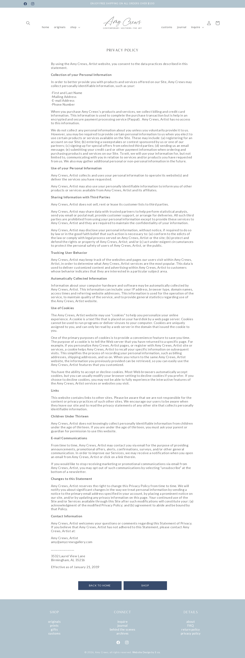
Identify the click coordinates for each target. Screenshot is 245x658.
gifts (54, 629)
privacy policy (191, 633)
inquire (122, 621)
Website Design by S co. (146, 652)
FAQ (190, 625)
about (190, 621)
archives (122, 633)
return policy (190, 629)
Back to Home (100, 585)
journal (122, 625)
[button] (28, 23)
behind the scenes (122, 629)
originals (54, 621)
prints (54, 625)
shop (145, 585)
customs (54, 633)
